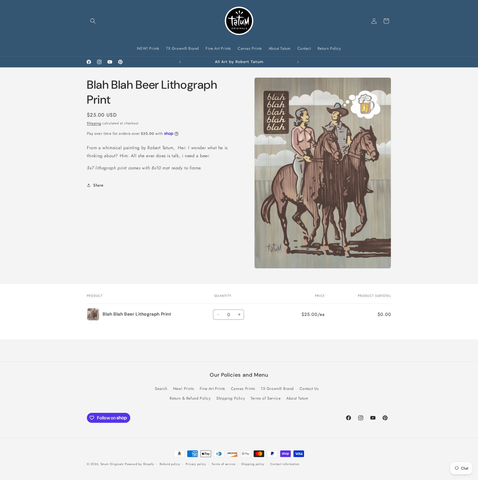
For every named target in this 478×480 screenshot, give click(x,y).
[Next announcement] (298, 62)
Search (161, 388)
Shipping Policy (230, 398)
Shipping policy (252, 463)
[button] (93, 21)
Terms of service (223, 463)
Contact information (285, 463)
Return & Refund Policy (190, 398)
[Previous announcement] (180, 62)
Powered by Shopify (139, 464)
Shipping (94, 123)
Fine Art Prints (212, 388)
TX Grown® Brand (277, 388)
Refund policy (170, 463)
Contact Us (309, 388)
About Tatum (297, 398)
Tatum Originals (112, 464)
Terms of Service (266, 398)
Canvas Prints (243, 388)
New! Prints (183, 388)
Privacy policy (196, 463)
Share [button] (98, 185)
